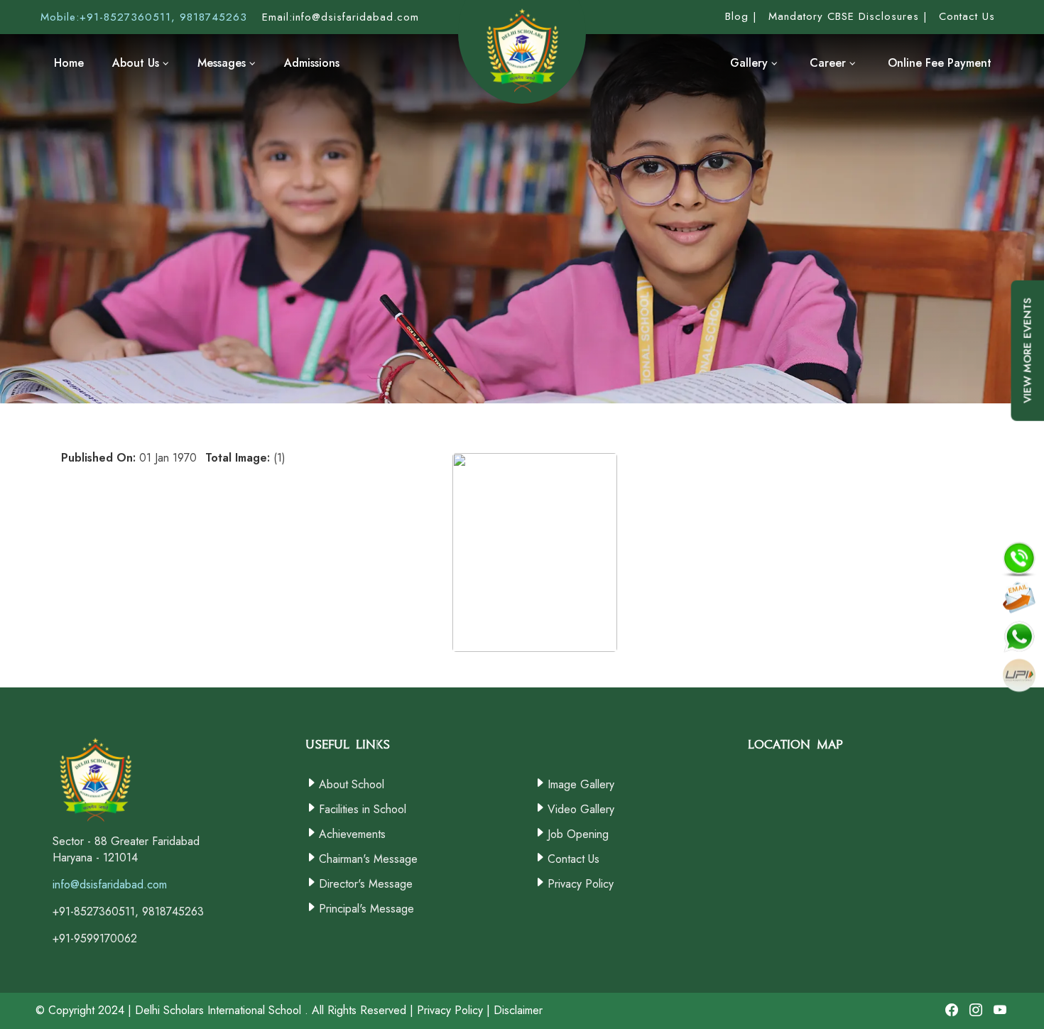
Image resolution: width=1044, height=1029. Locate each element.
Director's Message (366, 884)
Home (69, 63)
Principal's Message (366, 908)
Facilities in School (362, 809)
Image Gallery (581, 784)
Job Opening (578, 834)
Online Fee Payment (939, 63)
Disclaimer (518, 1010)
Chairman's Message (368, 859)
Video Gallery (581, 809)
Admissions (311, 63)
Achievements (352, 834)
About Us (137, 63)
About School (351, 784)
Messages (223, 63)
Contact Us (573, 859)
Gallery (750, 63)
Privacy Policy (581, 884)
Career (829, 63)
